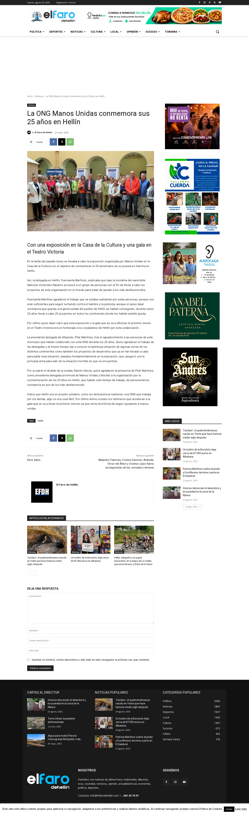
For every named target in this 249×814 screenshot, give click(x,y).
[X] (215, 3)
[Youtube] (220, 3)
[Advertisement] (124, 63)
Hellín (40, 420)
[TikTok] (210, 3)
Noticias (39, 96)
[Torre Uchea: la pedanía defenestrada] (36, 723)
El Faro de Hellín (43, 132)
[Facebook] (199, 3)
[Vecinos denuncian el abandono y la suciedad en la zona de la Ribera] (171, 493)
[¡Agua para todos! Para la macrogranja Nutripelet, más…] (36, 740)
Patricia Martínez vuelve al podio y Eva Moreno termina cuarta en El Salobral (201, 472)
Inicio (30, 96)
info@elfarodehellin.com (104, 795)
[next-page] (35, 573)
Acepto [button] (229, 809)
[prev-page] (29, 573)
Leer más (241, 808)
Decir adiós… (34, 460)
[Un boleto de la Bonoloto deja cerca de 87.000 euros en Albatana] (91, 540)
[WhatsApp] (70, 142)
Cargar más (191, 506)
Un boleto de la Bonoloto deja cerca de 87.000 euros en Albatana (199, 453)
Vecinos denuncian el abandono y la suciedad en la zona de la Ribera (202, 492)
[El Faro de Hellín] (29, 132)
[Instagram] (205, 3)
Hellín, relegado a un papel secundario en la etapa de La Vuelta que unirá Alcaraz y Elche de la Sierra (133, 561)
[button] (217, 31)
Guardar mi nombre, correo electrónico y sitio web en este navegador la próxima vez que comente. (91, 659)
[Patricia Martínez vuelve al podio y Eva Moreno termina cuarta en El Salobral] (171, 473)
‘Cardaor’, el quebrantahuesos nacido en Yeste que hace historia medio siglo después (47, 561)
